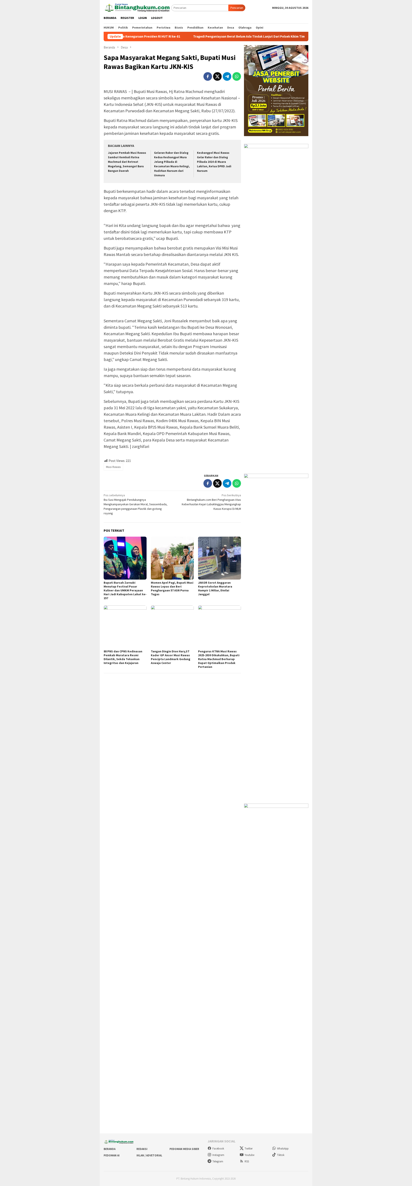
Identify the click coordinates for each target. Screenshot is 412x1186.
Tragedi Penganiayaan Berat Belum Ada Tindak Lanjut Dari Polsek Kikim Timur (214, 36)
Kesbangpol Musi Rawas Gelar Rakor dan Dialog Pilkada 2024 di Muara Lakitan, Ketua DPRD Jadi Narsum (214, 162)
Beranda (109, 1149)
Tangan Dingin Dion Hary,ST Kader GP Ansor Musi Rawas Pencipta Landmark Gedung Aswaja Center (170, 657)
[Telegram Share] (227, 76)
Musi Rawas (113, 467)
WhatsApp (283, 1148)
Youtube (249, 1155)
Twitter (249, 1148)
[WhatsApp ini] (236, 76)
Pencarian (236, 8)
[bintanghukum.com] (137, 7)
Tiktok (280, 1155)
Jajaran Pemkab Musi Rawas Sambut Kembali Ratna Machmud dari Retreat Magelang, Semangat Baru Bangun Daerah (127, 162)
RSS (247, 1161)
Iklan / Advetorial (149, 1155)
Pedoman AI (112, 1155)
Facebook (218, 1148)
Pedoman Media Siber (184, 1149)
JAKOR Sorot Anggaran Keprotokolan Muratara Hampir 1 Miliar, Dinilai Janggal (215, 588)
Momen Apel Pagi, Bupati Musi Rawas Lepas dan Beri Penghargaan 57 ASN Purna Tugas (172, 588)
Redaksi (141, 1149)
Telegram (217, 1161)
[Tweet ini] (217, 76)
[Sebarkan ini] (207, 76)
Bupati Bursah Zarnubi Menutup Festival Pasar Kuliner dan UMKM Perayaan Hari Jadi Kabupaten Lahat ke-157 (125, 590)
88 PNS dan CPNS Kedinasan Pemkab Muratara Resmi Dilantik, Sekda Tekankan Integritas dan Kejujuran (123, 657)
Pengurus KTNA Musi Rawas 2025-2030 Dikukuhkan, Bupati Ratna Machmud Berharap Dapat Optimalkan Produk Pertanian (218, 659)
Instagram (218, 1155)
